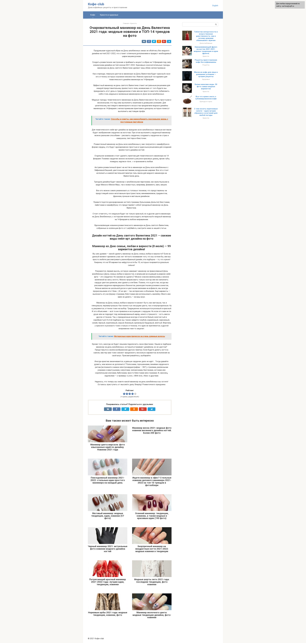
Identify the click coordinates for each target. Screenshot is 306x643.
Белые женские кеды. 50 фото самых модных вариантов (206, 86)
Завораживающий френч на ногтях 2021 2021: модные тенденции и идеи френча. (206, 50)
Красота (206, 56)
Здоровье (206, 79)
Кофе (92, 15)
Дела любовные (206, 43)
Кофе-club (96, 4)
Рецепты (205, 65)
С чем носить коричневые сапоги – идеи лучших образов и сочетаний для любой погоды (206, 112)
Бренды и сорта (206, 101)
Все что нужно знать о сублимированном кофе (206, 97)
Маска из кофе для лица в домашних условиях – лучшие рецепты (206, 74)
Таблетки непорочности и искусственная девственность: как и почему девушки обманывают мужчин (206, 36)
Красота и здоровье (109, 15)
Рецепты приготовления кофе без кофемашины (206, 61)
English (215, 5)
